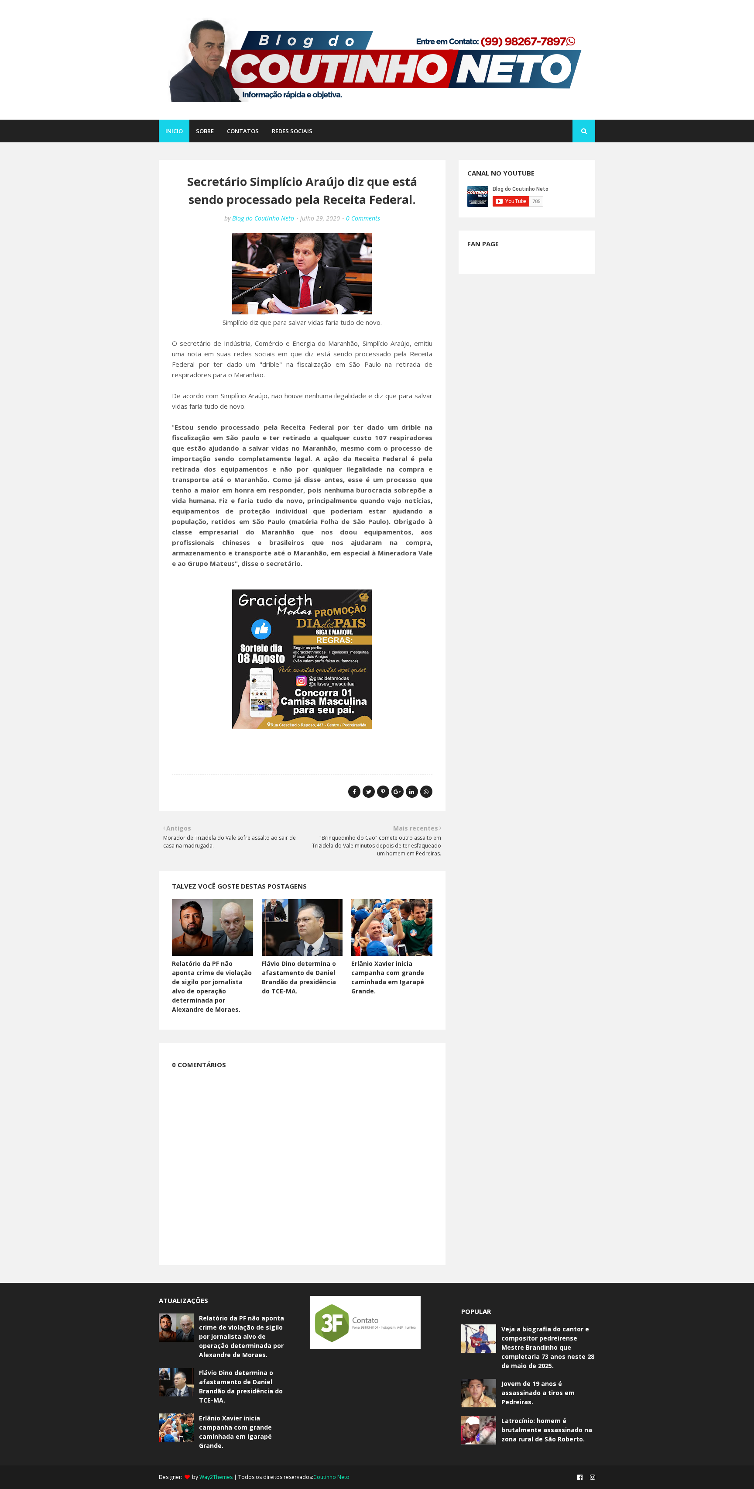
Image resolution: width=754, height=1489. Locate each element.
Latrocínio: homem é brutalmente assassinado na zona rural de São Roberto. (546, 1430)
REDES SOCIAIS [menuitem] (292, 131)
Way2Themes (216, 1477)
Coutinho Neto (331, 1477)
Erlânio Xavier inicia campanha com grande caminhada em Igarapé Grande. (235, 1432)
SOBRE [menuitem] (205, 131)
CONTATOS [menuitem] (243, 131)
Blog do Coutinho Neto (263, 218)
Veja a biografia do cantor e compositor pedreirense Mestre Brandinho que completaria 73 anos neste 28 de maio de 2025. (547, 1347)
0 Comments (363, 218)
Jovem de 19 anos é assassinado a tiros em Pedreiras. (538, 1392)
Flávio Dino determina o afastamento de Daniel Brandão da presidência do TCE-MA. (241, 1386)
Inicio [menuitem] (174, 131)
